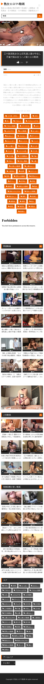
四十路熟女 (8, 627)
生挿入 (34, 196)
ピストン (23, 146)
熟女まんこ (12, 196)
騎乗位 (22, 211)
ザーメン (35, 136)
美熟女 (32, 206)
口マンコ (33, 171)
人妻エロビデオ (9, 618)
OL (8, 121)
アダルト (18, 121)
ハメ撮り (11, 146)
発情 (23, 201)
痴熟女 (13, 201)
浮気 (33, 181)
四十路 (28, 622)
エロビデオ (10, 131)
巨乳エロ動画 (20, 176)
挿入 (30, 631)
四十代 (18, 622)
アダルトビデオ (33, 121)
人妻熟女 (12, 171)
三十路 (11, 156)
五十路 (37, 608)
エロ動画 (23, 131)
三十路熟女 (23, 156)
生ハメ (21, 645)
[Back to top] (37, 677)
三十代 (35, 151)
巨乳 (26, 116)
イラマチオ (25, 126)
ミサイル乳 (22, 151)
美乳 (11, 206)
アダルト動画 (10, 126)
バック (35, 141)
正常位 (23, 181)
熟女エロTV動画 (14, 3)
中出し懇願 (23, 161)
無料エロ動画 (23, 186)
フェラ (10, 151)
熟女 (35, 186)
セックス (24, 141)
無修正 (10, 186)
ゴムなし (22, 136)
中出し (11, 161)
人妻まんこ (30, 166)
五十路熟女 (8, 613)
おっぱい (36, 131)
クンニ (6, 599)
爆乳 (23, 196)
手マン (12, 181)
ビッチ (35, 146)
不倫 (34, 156)
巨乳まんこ (35, 176)
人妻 (34, 161)
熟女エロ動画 (30, 191)
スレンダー (11, 141)
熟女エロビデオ (15, 191)
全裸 (22, 171)
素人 (32, 201)
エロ (37, 126)
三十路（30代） (13, 116)
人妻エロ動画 (15, 166)
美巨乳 (21, 206)
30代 (36, 116)
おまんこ (10, 136)
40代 (14, 586)
